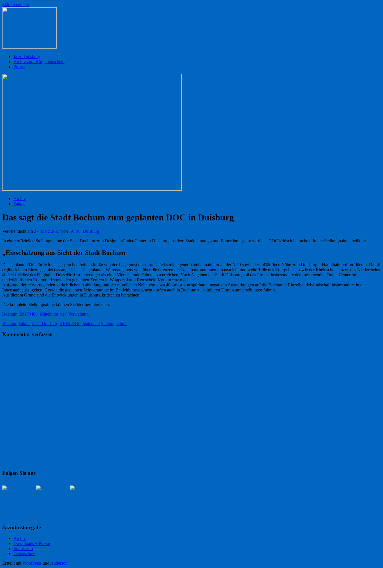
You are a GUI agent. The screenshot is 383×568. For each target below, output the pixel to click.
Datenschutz (24, 553)
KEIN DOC (70, 323)
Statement (91, 323)
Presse (19, 66)
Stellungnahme (114, 323)
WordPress (31, 563)
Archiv (19, 198)
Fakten (19, 203)
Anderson (59, 563)
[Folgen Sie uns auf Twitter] (49, 498)
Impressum (23, 548)
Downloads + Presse (31, 543)
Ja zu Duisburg (26, 56)
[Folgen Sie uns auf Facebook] (15, 498)
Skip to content (15, 4)
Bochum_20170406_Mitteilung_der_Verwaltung (45, 314)
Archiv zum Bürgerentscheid (38, 61)
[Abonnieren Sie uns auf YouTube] (83, 498)
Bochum (9, 323)
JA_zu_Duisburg (84, 231)
